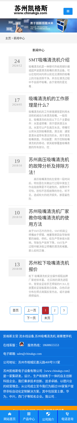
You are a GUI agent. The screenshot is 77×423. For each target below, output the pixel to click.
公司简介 (48, 419)
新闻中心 (19, 38)
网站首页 (10, 419)
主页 (8, 38)
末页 (47, 318)
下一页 (31, 318)
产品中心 (29, 419)
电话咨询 (67, 419)
